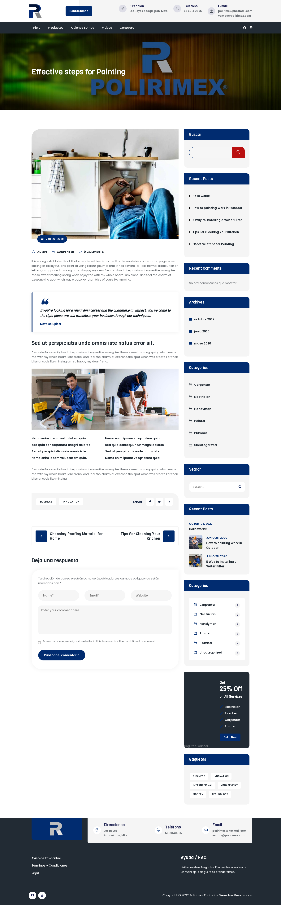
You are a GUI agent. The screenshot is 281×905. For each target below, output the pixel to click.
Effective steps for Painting (213, 244)
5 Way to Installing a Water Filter (217, 220)
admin (42, 252)
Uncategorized (205, 445)
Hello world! (201, 196)
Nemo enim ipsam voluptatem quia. (59, 438)
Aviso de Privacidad (46, 858)
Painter (199, 421)
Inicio (36, 28)
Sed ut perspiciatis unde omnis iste (59, 451)
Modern (198, 794)
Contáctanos (79, 11)
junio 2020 (202, 331)
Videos (107, 28)
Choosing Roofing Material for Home (76, 536)
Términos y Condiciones (49, 865)
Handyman (202, 409)
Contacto (127, 28)
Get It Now (230, 737)
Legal (36, 873)
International (202, 785)
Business (46, 502)
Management (229, 785)
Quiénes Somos (82, 28)
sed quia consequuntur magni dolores (61, 445)
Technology (220, 794)
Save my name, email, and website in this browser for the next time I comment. (99, 641)
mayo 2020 (202, 343)
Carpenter (202, 385)
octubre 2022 (204, 319)
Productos (55, 28)
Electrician (202, 397)
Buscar (195, 134)
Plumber (200, 433)
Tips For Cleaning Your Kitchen (140, 536)
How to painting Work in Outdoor (217, 208)
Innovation (71, 502)
